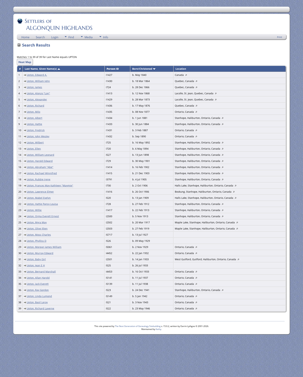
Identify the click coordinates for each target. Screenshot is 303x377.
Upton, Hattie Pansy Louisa (42, 204)
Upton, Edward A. (37, 75)
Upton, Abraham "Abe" (40, 167)
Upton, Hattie (34, 124)
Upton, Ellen (34, 148)
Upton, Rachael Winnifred (42, 173)
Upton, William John (38, 81)
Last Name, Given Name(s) (41, 68)
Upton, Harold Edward (40, 161)
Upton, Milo (33, 111)
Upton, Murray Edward (40, 253)
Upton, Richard (35, 105)
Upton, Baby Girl (36, 259)
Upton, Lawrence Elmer (40, 191)
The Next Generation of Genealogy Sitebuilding (138, 326)
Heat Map (24, 62)
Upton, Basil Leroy (37, 302)
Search (40, 37)
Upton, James (34, 87)
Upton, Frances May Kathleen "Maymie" (50, 185)
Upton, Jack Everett (38, 284)
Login (54, 37)
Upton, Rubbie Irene (38, 179)
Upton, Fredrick (36, 130)
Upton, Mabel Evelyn (39, 197)
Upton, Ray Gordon (38, 290)
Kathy (158, 329)
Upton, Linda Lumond (39, 296)
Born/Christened (142, 68)
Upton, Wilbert (35, 142)
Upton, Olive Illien (37, 228)
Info (105, 37)
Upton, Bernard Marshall (41, 271)
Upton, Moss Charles (39, 234)
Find (71, 37)
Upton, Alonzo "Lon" (38, 93)
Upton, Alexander (37, 99)
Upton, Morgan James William (44, 247)
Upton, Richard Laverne (40, 308)
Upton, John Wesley (38, 136)
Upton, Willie (34, 210)
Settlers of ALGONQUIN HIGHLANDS (55, 24)
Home (25, 37)
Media (89, 37)
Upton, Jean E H (36, 265)
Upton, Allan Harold (38, 277)
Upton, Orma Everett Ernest (43, 216)
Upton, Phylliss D (36, 240)
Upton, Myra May (37, 222)
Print (279, 37)
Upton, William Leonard (40, 154)
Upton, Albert (34, 118)
